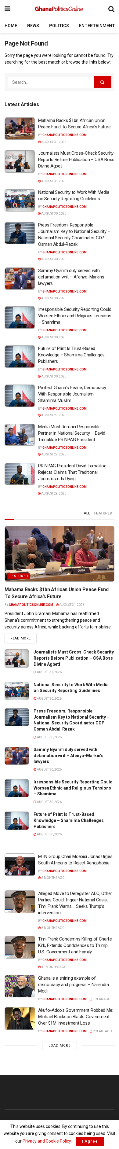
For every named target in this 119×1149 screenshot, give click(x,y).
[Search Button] (111, 9)
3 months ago (53, 928)
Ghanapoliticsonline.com (64, 135)
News (33, 25)
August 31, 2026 (53, 142)
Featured (103, 513)
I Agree (90, 1141)
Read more (23, 638)
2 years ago (102, 1031)
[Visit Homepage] (59, 9)
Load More (59, 1046)
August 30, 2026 (53, 213)
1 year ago (101, 999)
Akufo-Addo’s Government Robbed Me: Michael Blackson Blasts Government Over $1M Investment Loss (75, 1016)
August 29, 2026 (53, 415)
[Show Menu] (7, 9)
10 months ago (54, 967)
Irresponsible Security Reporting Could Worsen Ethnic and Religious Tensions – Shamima (74, 316)
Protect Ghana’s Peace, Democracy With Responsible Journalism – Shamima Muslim (72, 394)
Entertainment (97, 25)
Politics (59, 25)
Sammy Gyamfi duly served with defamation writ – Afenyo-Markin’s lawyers (71, 277)
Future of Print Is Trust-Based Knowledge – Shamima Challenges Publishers (71, 355)
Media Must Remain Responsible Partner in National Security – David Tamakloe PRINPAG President (71, 433)
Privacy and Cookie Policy (47, 1141)
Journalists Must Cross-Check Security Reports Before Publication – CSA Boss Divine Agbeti (76, 159)
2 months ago (53, 877)
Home (11, 25)
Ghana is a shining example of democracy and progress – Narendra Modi (73, 984)
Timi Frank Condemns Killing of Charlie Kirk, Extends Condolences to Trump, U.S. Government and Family (75, 945)
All (87, 513)
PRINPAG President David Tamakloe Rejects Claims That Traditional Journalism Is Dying (72, 472)
